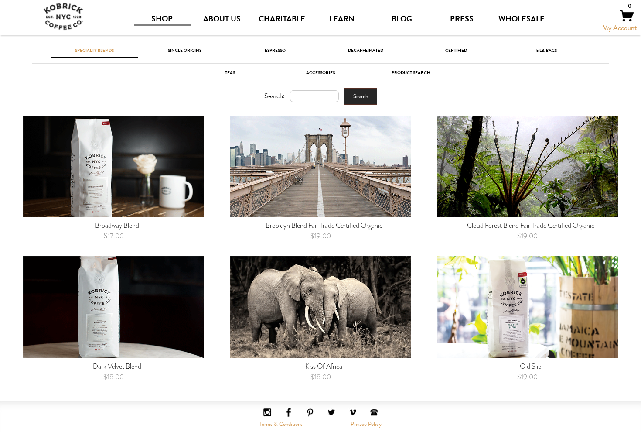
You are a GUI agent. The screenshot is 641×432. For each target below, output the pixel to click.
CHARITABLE (282, 18)
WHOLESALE (521, 18)
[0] (627, 19)
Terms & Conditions (281, 424)
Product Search (411, 72)
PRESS (462, 18)
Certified (456, 50)
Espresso (275, 50)
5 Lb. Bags (546, 50)
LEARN (342, 18)
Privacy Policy (366, 424)
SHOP (162, 18)
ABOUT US (222, 18)
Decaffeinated (365, 50)
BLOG (402, 18)
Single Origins (184, 50)
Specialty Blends (94, 50)
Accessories (320, 72)
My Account (619, 28)
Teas (230, 72)
